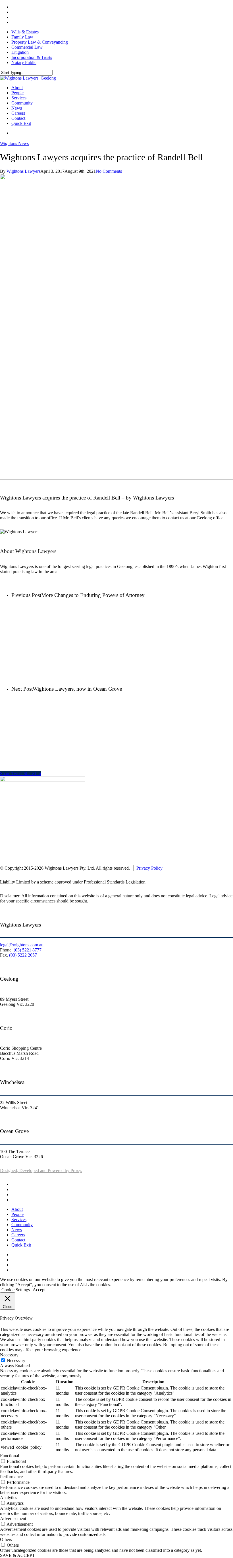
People (17, 1214)
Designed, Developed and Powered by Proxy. (41, 1170)
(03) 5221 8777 (27, 949)
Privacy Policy (149, 868)
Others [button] (6, 1539)
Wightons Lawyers (23, 171)
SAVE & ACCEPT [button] (17, 1555)
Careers (18, 1234)
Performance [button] (11, 1476)
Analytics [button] (8, 1497)
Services (18, 1219)
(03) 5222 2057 (23, 955)
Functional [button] (9, 1455)
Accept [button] (39, 1289)
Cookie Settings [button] (15, 1289)
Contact (18, 1239)
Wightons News (14, 143)
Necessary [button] (9, 1354)
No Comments (109, 171)
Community (22, 1224)
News (16, 1229)
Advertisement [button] (13, 1518)
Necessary (16, 1360)
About (17, 1209)
